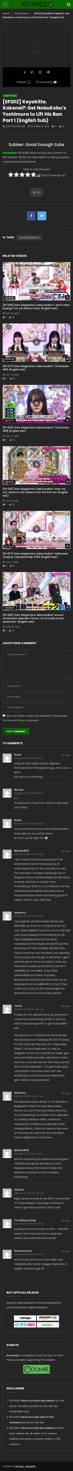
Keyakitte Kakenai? (29, 237)
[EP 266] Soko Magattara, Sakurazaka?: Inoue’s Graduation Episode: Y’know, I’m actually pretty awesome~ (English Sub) (33, 618)
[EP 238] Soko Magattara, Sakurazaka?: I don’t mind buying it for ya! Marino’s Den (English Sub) (36, 306)
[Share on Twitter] (41, 215)
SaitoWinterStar (15, 126)
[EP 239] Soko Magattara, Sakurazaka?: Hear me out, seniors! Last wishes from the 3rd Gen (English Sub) (35, 492)
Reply (67, 755)
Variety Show (22, 13)
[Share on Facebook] (31, 215)
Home (6, 13)
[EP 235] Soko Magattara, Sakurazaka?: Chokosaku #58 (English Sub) (36, 429)
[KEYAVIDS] (37, 4)
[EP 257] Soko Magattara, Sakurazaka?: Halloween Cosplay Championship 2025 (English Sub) (35, 555)
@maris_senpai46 (25, 1466)
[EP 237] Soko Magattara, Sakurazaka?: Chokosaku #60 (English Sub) (36, 367)
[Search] (68, 4)
